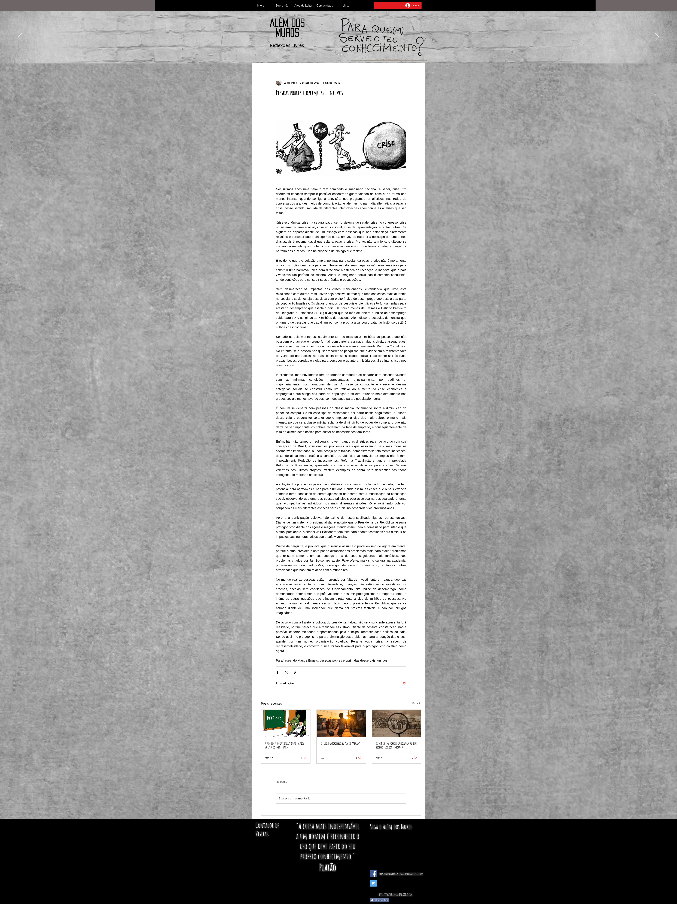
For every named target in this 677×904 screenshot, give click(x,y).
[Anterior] (20, 37)
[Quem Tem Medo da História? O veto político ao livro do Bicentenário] (285, 723)
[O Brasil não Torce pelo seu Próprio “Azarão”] (341, 723)
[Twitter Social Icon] (373, 883)
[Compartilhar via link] (295, 672)
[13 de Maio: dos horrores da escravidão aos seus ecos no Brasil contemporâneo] (396, 723)
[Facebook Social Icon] (373, 873)
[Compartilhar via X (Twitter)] (286, 672)
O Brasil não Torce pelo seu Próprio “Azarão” (340, 743)
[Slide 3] (341, 54)
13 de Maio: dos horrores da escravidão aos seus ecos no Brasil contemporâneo (396, 745)
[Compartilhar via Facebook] (277, 672)
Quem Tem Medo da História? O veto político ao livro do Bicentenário (284, 745)
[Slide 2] (338, 54)
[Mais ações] (404, 83)
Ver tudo (416, 703)
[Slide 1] (335, 54)
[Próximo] (657, 37)
